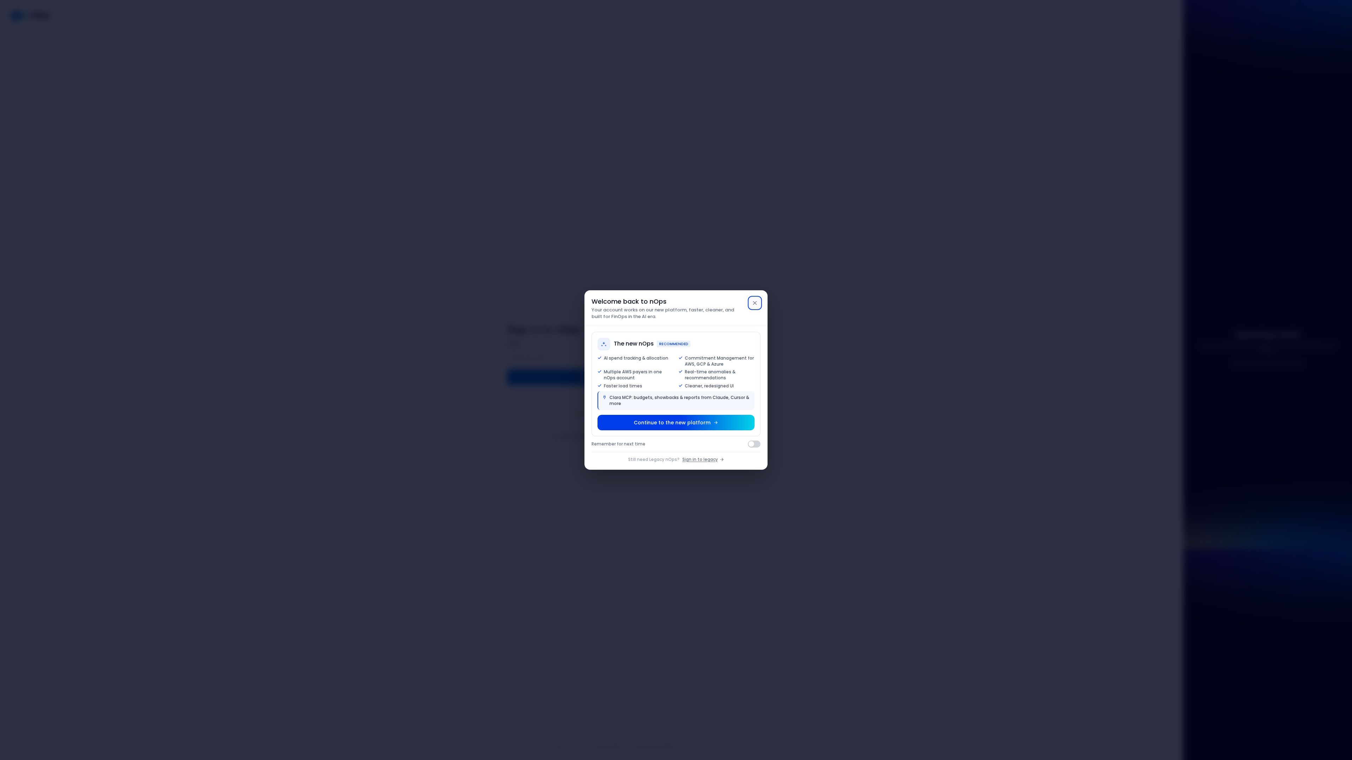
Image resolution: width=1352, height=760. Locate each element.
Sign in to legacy (700, 459)
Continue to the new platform (672, 422)
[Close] (754, 303)
